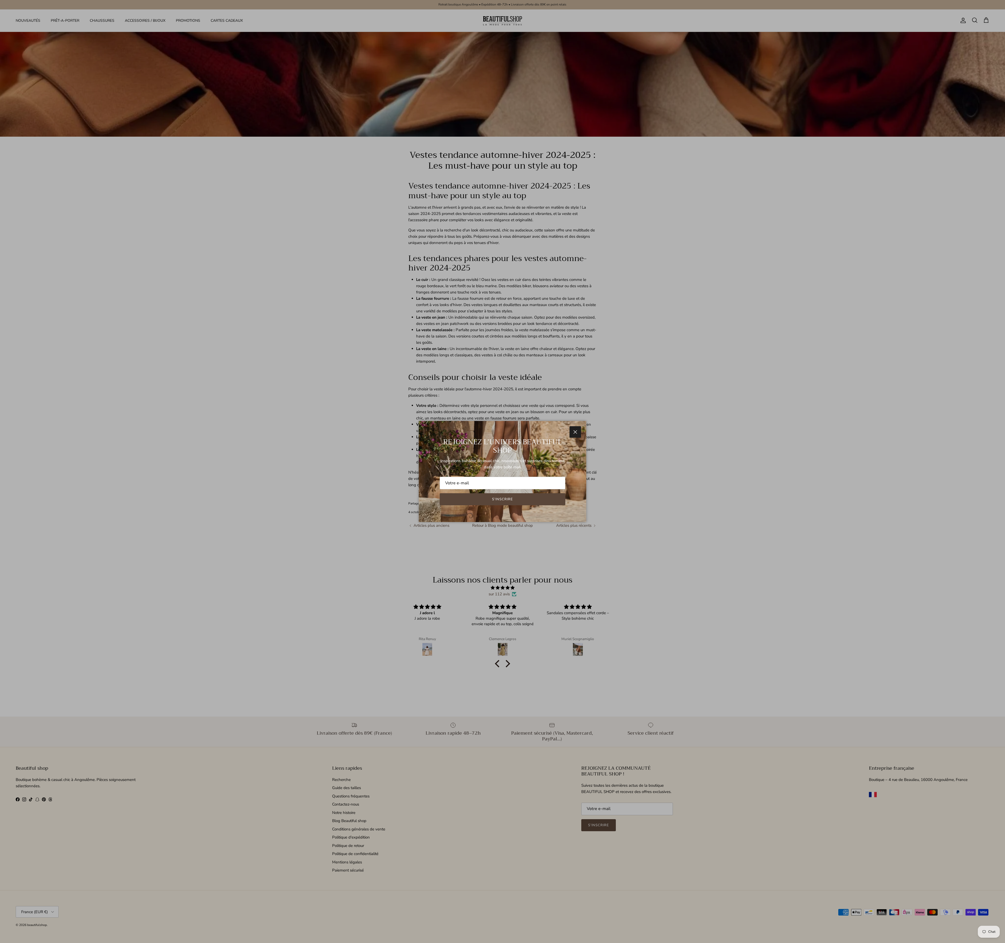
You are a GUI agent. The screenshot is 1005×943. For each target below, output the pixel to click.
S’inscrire (502, 499)
